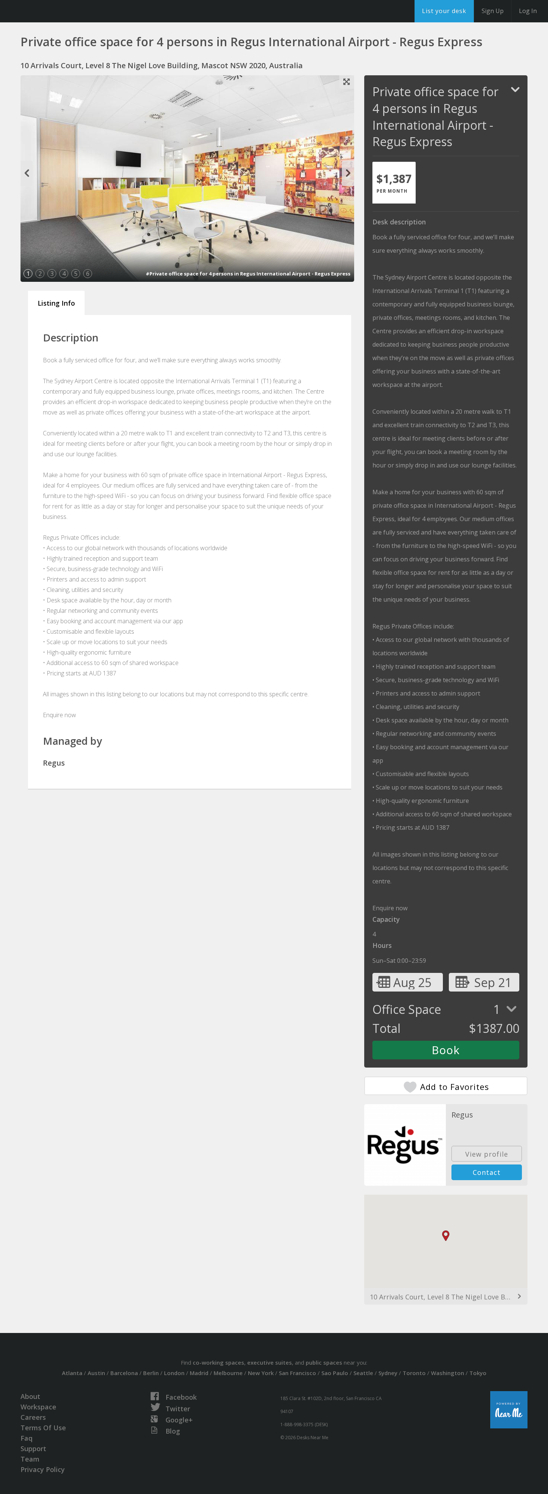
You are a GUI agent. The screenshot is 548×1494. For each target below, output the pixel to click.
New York (261, 1373)
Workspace (38, 1406)
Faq (26, 1438)
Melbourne (228, 1373)
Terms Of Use (43, 1427)
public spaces (324, 1362)
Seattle (363, 1373)
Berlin (151, 1373)
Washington (447, 1373)
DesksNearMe (52, 11)
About (30, 1396)
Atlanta (72, 1373)
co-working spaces (218, 1362)
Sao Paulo (334, 1373)
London (174, 1373)
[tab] (394, 183)
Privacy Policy (43, 1469)
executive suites (269, 1362)
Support (33, 1448)
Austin (96, 1373)
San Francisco (297, 1373)
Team (30, 1458)
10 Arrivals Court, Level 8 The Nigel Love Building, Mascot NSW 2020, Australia (446, 1296)
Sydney (387, 1373)
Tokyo (477, 1373)
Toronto (414, 1373)
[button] (446, 1235)
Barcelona (124, 1373)
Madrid (199, 1373)
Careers (33, 1417)
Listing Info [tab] (56, 303)
